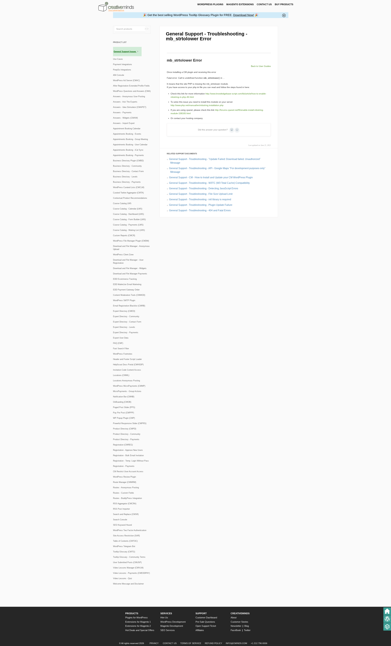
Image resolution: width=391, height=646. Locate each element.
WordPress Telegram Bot (124, 546)
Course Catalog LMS (122, 203)
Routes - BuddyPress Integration (127, 498)
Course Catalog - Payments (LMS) (128, 225)
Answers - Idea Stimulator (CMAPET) (129, 107)
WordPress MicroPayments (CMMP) (129, 386)
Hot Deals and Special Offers (139, 630)
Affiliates (200, 630)
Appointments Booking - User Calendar (130, 144)
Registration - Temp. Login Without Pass (131, 461)
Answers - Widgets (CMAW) (125, 118)
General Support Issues (125, 51)
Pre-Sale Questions (205, 621)
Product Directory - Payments (126, 439)
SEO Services (167, 630)
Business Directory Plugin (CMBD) (128, 160)
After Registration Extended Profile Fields (131, 86)
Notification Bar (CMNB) (123, 396)
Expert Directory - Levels (124, 327)
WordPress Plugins (210, 4)
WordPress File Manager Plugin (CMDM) (131, 241)
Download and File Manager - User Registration (128, 261)
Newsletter (236, 626)
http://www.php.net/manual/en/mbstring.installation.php (197, 105)
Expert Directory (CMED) (124, 311)
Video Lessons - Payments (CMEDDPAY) (131, 573)
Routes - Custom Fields (123, 493)
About (233, 617)
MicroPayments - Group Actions (127, 391)
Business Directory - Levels (125, 177)
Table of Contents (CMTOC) (125, 541)
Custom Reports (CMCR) (124, 235)
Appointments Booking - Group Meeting (130, 139)
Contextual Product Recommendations (130, 198)
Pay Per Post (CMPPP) (123, 413)
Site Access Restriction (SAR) (126, 535)
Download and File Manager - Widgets (129, 268)
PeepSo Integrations (122, 70)
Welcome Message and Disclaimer (128, 584)
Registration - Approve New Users (128, 450)
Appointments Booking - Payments (128, 155)
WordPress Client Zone (123, 254)
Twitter (247, 630)
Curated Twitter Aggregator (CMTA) (128, 193)
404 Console (118, 75)
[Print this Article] (268, 32)
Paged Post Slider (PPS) (124, 407)
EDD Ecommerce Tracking (125, 279)
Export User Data (120, 338)
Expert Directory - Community (126, 316)
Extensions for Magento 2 (138, 626)
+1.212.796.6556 (259, 643)
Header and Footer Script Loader (127, 359)
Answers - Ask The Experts (125, 102)
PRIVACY (154, 643)
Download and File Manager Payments (130, 274)
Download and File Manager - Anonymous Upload (131, 247)
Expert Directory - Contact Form (127, 322)
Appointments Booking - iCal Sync (128, 150)
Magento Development (171, 626)
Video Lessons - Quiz (122, 578)
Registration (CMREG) (123, 445)
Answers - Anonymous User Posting (129, 96)
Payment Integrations (122, 64)
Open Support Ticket (206, 626)
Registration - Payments (123, 466)
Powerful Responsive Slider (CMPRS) (129, 423)
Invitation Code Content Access (127, 370)
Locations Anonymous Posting (126, 380)
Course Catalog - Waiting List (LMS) (129, 230)
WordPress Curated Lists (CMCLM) (128, 187)
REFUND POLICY (213, 643)
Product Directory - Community (126, 434)
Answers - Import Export (124, 123)
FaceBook (236, 630)
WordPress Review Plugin (124, 477)
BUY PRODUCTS (284, 4)
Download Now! (243, 15)
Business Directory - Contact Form (128, 171)
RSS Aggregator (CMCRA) (124, 503)
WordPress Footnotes (122, 354)
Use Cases (118, 59)
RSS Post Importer (121, 509)
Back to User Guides (261, 66)
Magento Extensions (240, 4)
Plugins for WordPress (136, 617)
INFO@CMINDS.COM (236, 643)
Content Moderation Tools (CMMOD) (129, 295)
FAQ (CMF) (118, 343)
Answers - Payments (122, 112)
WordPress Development (173, 621)
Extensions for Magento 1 (138, 621)
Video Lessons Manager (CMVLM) (128, 568)
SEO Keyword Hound (122, 525)
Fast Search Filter (121, 348)
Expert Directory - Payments (125, 332)
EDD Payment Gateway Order (126, 290)
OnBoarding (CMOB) (122, 402)
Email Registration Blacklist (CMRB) (129, 306)
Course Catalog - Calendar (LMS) (127, 209)
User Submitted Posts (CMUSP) (127, 562)
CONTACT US (264, 4)
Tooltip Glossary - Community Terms (129, 557)
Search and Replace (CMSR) (126, 514)
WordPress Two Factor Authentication (129, 530)
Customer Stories (239, 621)
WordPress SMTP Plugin (124, 300)
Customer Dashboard (206, 617)
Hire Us (164, 617)
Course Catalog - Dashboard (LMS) (128, 214)
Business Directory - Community (127, 166)
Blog (246, 626)
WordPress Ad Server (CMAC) (126, 80)
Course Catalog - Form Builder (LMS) (129, 219)
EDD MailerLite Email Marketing (127, 284)
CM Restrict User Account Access (128, 471)
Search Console (120, 519)
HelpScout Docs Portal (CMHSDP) (128, 364)
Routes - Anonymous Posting (126, 487)
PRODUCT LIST (119, 42)
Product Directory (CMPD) (124, 429)
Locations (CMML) (121, 375)
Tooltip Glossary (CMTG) (124, 552)
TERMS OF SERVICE (190, 643)
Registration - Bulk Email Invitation (128, 455)
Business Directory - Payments (127, 182)
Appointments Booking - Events (127, 134)
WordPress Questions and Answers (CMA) (132, 91)
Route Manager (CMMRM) (124, 482)
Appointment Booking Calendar (126, 128)
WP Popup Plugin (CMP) (124, 418)
